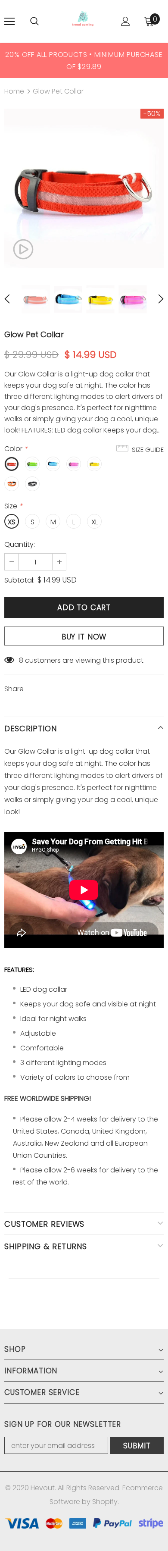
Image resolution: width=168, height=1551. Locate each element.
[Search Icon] (34, 21)
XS (12, 522)
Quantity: (19, 544)
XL (94, 522)
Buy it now (84, 637)
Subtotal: (19, 580)
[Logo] (82, 20)
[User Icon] (125, 21)
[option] (84, 60)
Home (14, 91)
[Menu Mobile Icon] (9, 21)
